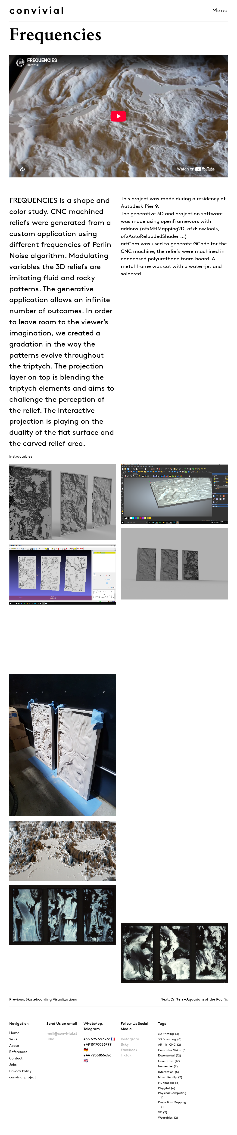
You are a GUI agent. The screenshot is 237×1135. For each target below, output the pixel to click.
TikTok (126, 1055)
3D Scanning (170, 1039)
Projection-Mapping (172, 1104)
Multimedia (169, 1082)
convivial (37, 10)
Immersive (168, 1066)
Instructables (20, 456)
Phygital (166, 1088)
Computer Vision (172, 1050)
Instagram (130, 1039)
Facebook (129, 1050)
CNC (175, 1044)
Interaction (168, 1072)
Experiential (169, 1055)
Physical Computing (172, 1095)
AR (162, 1044)
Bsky (125, 1044)
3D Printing (168, 1033)
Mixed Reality (170, 1077)
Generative (169, 1061)
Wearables (168, 1117)
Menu (220, 10)
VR (162, 1112)
